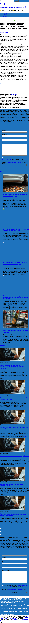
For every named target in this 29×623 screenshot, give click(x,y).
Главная (5, 13)
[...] (7, 207)
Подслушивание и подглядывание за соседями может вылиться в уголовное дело (15, 263)
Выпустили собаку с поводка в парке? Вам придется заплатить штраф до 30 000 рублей (16, 230)
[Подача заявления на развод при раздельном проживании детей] (12, 480)
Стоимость (6, 14)
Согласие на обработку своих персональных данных (13, 160)
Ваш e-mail (4, 134)
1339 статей (14, 94)
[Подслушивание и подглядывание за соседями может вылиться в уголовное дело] (15, 260)
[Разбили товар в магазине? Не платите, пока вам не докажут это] (15, 328)
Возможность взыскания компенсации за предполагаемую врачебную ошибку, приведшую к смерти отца (12, 367)
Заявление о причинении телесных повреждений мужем (14, 456)
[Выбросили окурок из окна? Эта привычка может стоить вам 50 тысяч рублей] (15, 192)
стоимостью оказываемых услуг (15, 162)
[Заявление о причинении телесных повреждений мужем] (12, 451)
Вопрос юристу (4, 32)
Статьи (1, 171)
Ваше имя (4, 130)
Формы (5, 16)
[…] (3, 378)
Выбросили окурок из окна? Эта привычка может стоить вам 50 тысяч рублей (15, 195)
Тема (3, 138)
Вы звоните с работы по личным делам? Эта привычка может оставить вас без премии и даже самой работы (15, 297)
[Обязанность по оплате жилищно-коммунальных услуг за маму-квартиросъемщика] (12, 510)
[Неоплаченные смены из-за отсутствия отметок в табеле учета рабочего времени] (12, 393)
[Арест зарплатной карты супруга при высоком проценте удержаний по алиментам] (12, 423)
